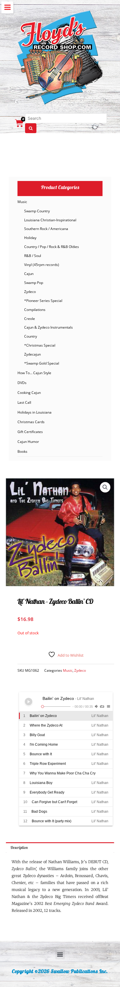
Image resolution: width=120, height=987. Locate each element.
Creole (29, 318)
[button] (105, 487)
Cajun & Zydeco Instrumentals (48, 327)
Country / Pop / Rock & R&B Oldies (51, 246)
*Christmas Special (39, 345)
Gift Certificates (30, 431)
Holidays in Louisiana (34, 412)
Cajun (28, 273)
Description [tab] (19, 847)
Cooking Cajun (29, 392)
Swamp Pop (33, 282)
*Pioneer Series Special (43, 300)
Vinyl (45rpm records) (41, 264)
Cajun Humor (28, 441)
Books (22, 451)
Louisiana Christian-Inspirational (50, 220)
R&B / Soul (32, 255)
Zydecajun (32, 354)
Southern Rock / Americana (46, 228)
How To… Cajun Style (34, 372)
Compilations (34, 309)
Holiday (30, 237)
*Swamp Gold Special (41, 363)
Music (22, 201)
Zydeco (30, 291)
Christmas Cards (31, 421)
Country (30, 336)
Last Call (24, 402)
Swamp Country (37, 211)
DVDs (22, 382)
